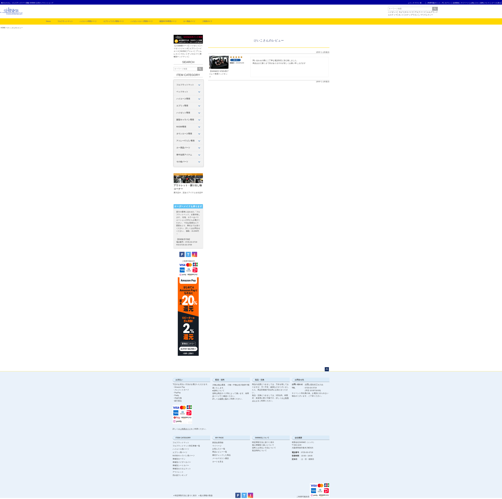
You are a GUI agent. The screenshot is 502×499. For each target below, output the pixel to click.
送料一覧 (223, 399)
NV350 (183, 51)
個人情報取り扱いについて (263, 445)
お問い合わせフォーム (314, 384)
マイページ (465, 3)
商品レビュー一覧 (219, 452)
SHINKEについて (262, 438)
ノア (421, 15)
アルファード (420, 12)
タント (401, 15)
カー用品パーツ (189, 21)
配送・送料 (219, 380)
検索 (435, 9)
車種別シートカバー (181, 465)
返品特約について (259, 450)
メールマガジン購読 (220, 458)
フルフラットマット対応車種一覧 (186, 446)
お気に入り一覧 (218, 449)
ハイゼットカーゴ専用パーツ (142, 21)
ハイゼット (392, 12)
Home (48, 21)
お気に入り (474, 3)
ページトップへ (327, 369)
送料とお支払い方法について (264, 448)
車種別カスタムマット (182, 469)
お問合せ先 (299, 380)
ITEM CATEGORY (183, 438)
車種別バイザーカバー (182, 462)
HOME (3, 28)
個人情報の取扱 (206, 495)
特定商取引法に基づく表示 (263, 442)
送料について (485, 3)
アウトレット (178, 472)
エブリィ (193, 48)
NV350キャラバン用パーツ (184, 456)
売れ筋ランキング (180, 475)
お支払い (179, 380)
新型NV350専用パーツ (167, 21)
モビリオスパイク (406, 12)
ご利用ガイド (207, 21)
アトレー (190, 51)
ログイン (448, 3)
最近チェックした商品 (221, 455)
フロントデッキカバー (189, 54)
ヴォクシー (428, 15)
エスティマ (392, 15)
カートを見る (496, 3)
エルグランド (432, 12)
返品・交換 (259, 380)
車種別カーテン (179, 459)
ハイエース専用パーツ (88, 21)
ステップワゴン (411, 15)
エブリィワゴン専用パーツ (113, 21)
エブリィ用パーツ (180, 452)
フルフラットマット (65, 21)
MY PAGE (219, 438)
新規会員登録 (217, 442)
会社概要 (298, 438)
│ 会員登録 (455, 3)
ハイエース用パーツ (181, 449)
